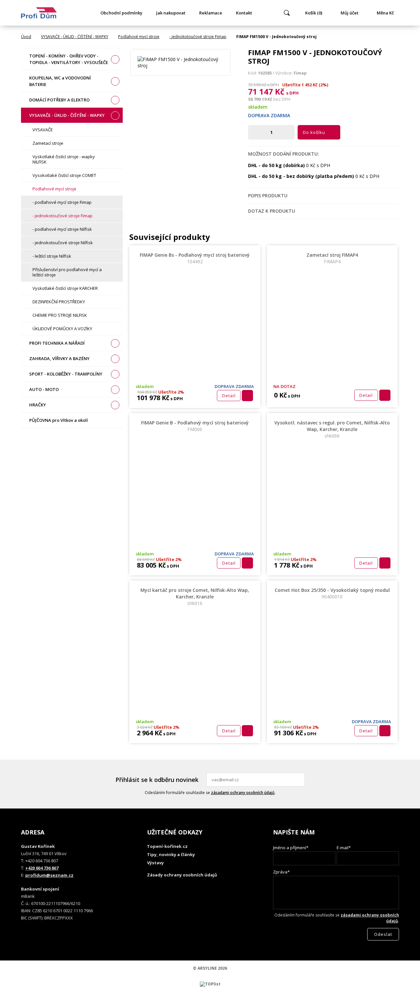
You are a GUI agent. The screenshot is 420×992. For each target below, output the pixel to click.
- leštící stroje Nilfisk (51, 256)
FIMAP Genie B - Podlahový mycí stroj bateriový (195, 426)
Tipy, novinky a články (171, 854)
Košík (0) (313, 13)
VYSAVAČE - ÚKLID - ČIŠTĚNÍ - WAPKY (74, 36)
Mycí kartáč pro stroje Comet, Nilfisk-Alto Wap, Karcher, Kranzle (194, 596)
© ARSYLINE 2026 (210, 968)
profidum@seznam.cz (49, 875)
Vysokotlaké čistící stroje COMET (64, 175)
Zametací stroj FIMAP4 (332, 258)
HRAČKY (37, 405)
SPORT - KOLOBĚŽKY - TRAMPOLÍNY (65, 374)
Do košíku (314, 132)
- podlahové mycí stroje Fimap (62, 202)
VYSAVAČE (42, 130)
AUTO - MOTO (44, 389)
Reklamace (210, 13)
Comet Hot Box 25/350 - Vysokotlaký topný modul (332, 593)
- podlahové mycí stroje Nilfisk (62, 229)
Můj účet (349, 13)
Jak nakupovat (170, 13)
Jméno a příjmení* (290, 848)
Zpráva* (281, 872)
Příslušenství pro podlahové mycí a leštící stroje (67, 272)
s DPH (292, 93)
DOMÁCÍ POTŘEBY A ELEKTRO (59, 100)
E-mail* (344, 848)
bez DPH (281, 99)
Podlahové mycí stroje (138, 36)
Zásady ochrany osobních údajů (182, 875)
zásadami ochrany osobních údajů (243, 792)
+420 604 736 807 (41, 868)
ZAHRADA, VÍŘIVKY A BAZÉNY (59, 358)
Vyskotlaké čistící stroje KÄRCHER (65, 288)
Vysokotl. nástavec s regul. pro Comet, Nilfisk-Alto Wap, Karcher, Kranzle (332, 429)
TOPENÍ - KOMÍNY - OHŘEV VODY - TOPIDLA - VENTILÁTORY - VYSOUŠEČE (68, 59)
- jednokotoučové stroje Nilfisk (62, 243)
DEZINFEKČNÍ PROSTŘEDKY (58, 302)
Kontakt (244, 13)
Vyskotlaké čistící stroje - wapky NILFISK (63, 159)
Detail (229, 396)
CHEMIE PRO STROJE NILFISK (59, 315)
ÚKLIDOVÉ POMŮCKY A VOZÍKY (62, 329)
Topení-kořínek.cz (167, 846)
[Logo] (39, 13)
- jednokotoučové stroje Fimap (197, 36)
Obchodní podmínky (121, 13)
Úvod (26, 36)
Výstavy (155, 863)
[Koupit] (247, 395)
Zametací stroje (47, 143)
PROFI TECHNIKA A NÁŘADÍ (57, 343)
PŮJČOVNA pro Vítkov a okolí (58, 420)
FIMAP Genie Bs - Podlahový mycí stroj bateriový (195, 258)
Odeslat (299, 780)
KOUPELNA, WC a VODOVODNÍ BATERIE (60, 81)
